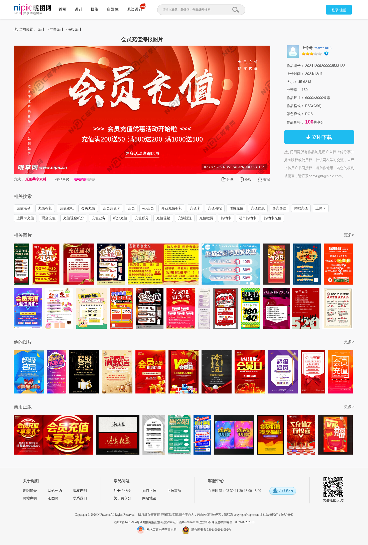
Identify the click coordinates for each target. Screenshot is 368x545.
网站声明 (30, 498)
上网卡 (320, 208)
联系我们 (80, 498)
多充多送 (279, 208)
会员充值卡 (111, 208)
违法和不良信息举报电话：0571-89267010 (226, 522)
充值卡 (195, 208)
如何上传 (149, 491)
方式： (19, 179)
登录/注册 (338, 10)
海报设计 (75, 29)
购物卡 (226, 218)
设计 (79, 9)
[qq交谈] (282, 491)
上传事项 (174, 491)
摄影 (95, 9)
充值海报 (215, 208)
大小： (292, 82)
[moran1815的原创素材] (293, 51)
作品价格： (295, 122)
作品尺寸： (295, 98)
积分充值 (120, 218)
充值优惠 (258, 208)
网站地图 (149, 498)
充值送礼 (67, 208)
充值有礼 (45, 208)
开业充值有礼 (171, 208)
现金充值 (49, 218)
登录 (127, 491)
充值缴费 (206, 218)
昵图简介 (30, 491)
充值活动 (24, 208)
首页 (63, 9)
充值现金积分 (73, 218)
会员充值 (88, 208)
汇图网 (53, 498)
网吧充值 (301, 208)
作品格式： (295, 106)
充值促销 (163, 218)
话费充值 (236, 208)
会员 (131, 208)
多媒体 (113, 9)
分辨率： (294, 90)
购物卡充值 (272, 218)
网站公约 (55, 491)
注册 (117, 491)
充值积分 (142, 218)
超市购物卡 (247, 218)
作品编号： (295, 66)
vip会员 (148, 208)
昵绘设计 (135, 9)
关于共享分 (122, 498)
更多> (349, 235)
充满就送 (185, 218)
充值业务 (99, 218)
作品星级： (64, 179)
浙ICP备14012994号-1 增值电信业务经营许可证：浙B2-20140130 (156, 522)
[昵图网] (32, 9)
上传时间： (295, 74)
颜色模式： (295, 114)
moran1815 (322, 48)
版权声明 (80, 491)
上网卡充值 (25, 218)
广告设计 (57, 29)
